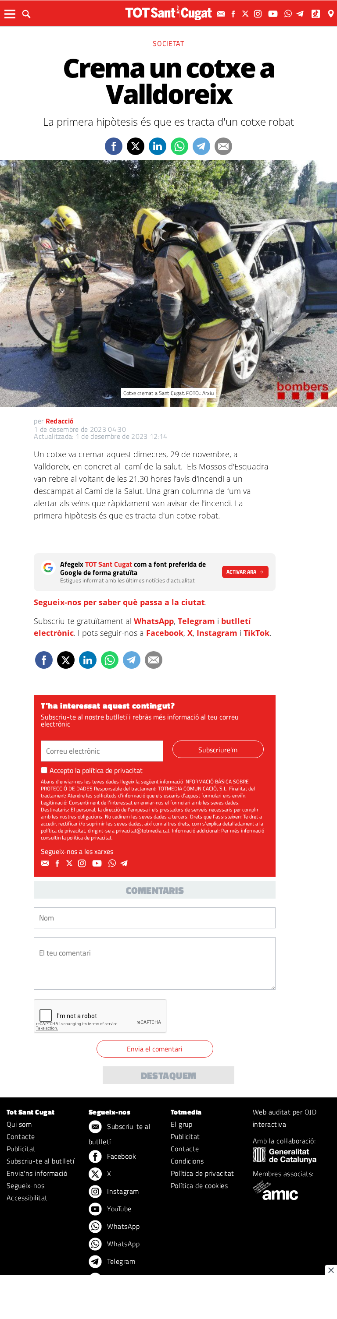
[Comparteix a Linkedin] (157, 146)
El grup (181, 1124)
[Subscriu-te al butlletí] (222, 14)
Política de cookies (199, 1185)
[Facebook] (234, 14)
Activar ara (241, 572)
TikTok (256, 633)
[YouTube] (274, 14)
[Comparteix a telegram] (201, 146)
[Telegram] (301, 14)
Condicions (187, 1161)
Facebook (164, 633)
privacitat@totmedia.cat (142, 830)
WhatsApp (154, 621)
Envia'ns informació (37, 1173)
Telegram (196, 621)
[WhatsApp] (289, 14)
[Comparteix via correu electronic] (223, 146)
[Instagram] (259, 14)
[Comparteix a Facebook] (113, 146)
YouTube (118, 1208)
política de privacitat (112, 770)
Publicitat (21, 1148)
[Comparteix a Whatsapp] (179, 146)
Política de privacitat (202, 1173)
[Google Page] (331, 14)
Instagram (217, 633)
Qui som (19, 1124)
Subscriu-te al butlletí (40, 1161)
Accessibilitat (27, 1197)
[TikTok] (316, 14)
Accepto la (96, 770)
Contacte (21, 1136)
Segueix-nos (25, 1185)
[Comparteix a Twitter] (135, 146)
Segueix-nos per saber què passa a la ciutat (119, 602)
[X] (246, 14)
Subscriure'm (217, 749)
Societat (168, 43)
